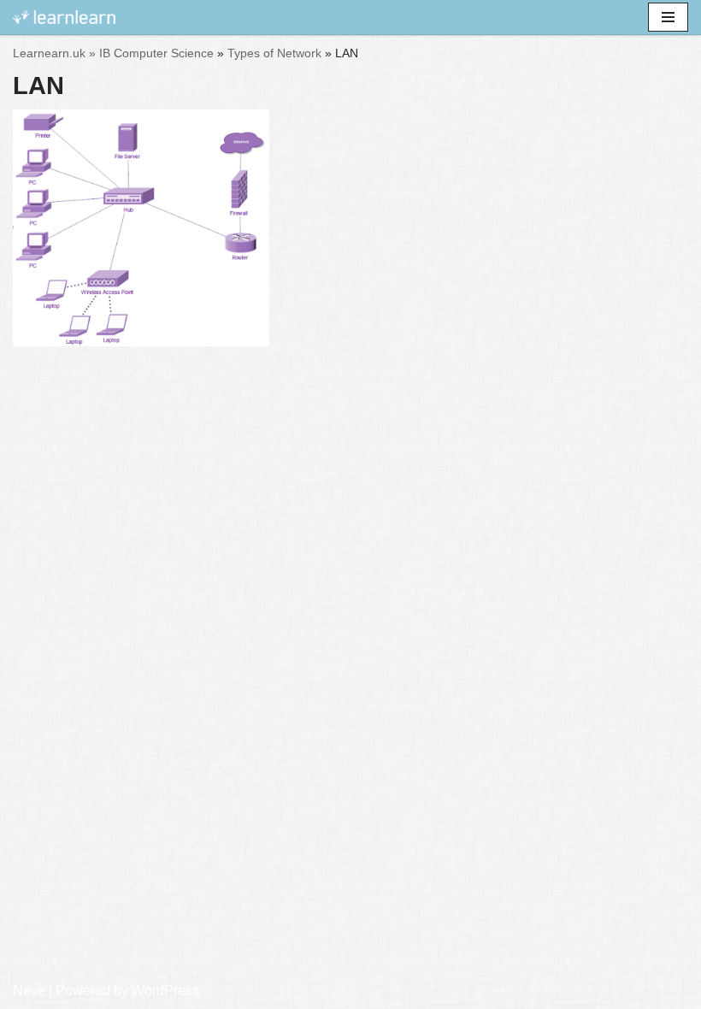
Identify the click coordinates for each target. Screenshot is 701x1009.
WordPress (165, 990)
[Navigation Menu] (668, 17)
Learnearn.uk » (54, 53)
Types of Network (274, 53)
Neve (29, 990)
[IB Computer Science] (64, 17)
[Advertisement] (350, 410)
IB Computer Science (156, 53)
